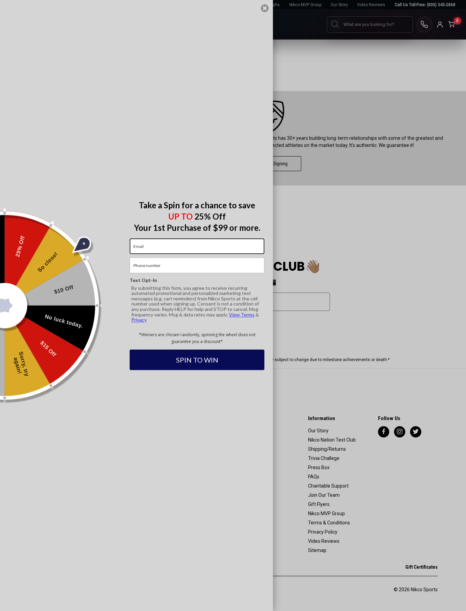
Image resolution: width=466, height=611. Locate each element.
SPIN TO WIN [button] (197, 360)
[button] (265, 8)
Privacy (139, 320)
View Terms (241, 314)
